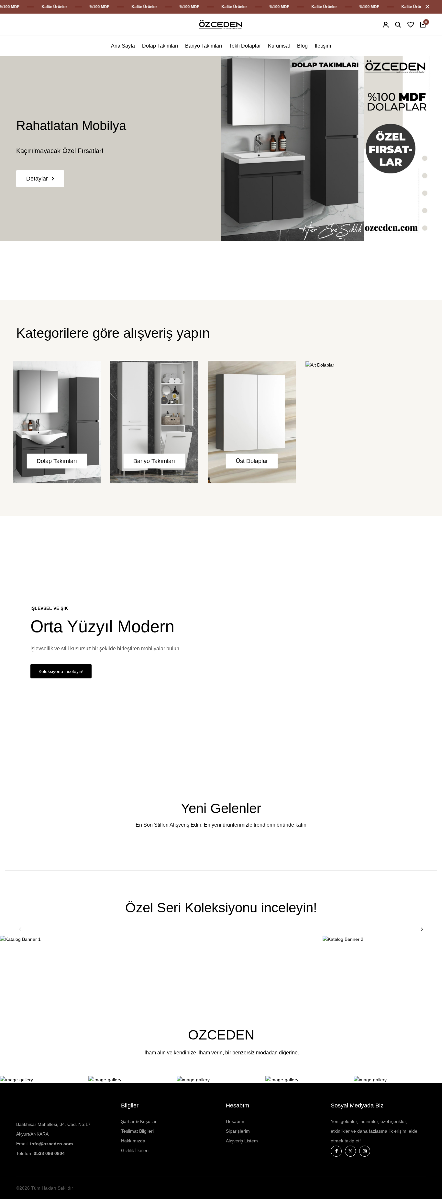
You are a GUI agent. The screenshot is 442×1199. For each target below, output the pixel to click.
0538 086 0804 (49, 1153)
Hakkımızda (133, 1140)
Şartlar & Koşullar (139, 1121)
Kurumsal (279, 46)
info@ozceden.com (51, 1143)
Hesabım (235, 1121)
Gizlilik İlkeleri (135, 1150)
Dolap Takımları (160, 46)
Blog (302, 46)
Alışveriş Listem (242, 1140)
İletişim (323, 46)
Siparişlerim (238, 1131)
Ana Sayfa (123, 46)
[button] (20, 929)
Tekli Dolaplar (245, 46)
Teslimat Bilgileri (137, 1131)
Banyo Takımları (203, 46)
